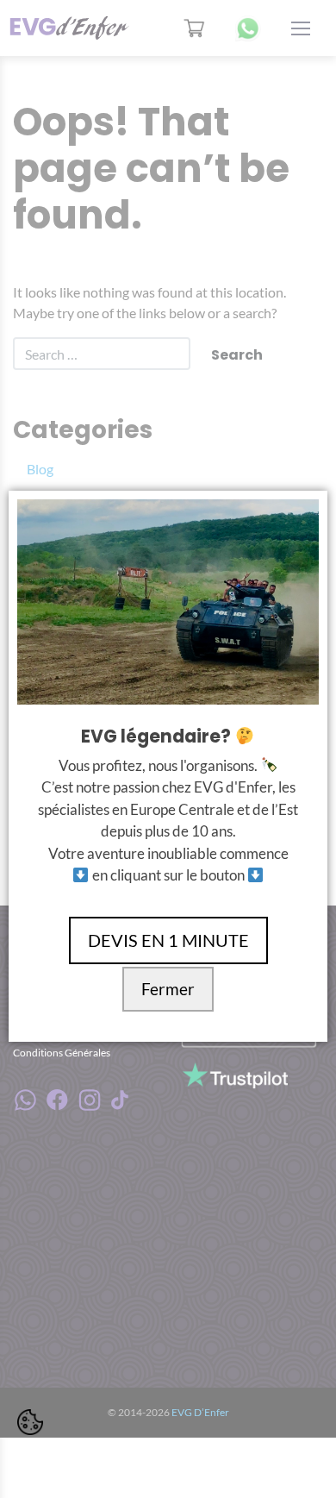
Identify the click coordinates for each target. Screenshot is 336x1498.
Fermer (168, 989)
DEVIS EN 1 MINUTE (168, 940)
